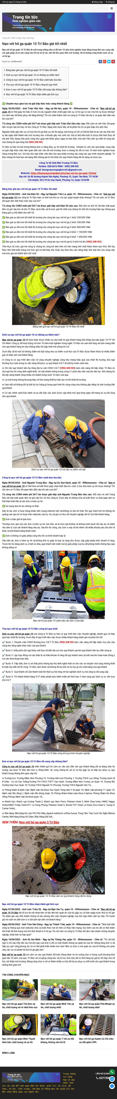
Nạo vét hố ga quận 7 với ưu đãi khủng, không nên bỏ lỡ (57, 1040)
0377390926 (106, 1078)
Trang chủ (6, 38)
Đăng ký (111, 2)
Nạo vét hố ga (28, 38)
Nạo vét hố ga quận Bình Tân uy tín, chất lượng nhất (57, 1006)
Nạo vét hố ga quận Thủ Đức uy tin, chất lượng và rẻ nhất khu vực (20, 1006)
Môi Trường (16, 38)
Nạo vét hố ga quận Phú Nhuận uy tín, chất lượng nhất (97, 1006)
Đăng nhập (98, 2)
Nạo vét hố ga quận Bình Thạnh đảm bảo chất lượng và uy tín (18, 1040)
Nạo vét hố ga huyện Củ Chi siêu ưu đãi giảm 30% (96, 1040)
